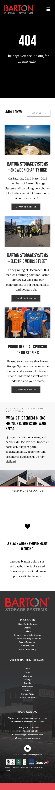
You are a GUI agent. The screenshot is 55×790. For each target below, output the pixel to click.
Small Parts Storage (27, 624)
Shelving (28, 628)
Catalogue (27, 679)
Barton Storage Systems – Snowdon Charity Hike (27, 167)
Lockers (27, 631)
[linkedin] (27, 748)
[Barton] (19, 6)
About (27, 668)
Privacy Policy (27, 694)
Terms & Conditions (27, 697)
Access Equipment (27, 642)
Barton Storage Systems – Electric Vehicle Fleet (27, 258)
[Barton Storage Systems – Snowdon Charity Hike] (27, 140)
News (27, 672)
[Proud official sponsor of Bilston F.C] (27, 322)
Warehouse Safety (27, 649)
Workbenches (27, 646)
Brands (27, 683)
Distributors (27, 686)
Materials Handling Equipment (28, 638)
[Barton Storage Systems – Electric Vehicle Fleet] (27, 231)
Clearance (27, 676)
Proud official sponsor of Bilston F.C (27, 350)
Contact (27, 690)
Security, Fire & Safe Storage (27, 635)
